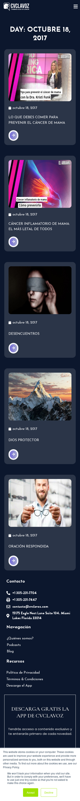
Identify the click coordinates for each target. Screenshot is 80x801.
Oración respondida (29, 546)
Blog (10, 651)
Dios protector (24, 440)
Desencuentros (24, 334)
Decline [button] (48, 792)
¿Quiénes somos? (20, 638)
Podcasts (14, 645)
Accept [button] (31, 792)
